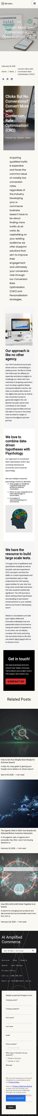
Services (6, 960)
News (12, 71)
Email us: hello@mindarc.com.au (16, 981)
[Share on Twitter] (3, 79)
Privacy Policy (8, 970)
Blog (15, 960)
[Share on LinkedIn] (11, 79)
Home (4, 71)
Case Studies (17, 965)
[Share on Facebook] (7, 79)
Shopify (23, 960)
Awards (5, 965)
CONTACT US (16, 681)
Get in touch (20, 639)
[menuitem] (6, 960)
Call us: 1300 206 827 (12, 976)
